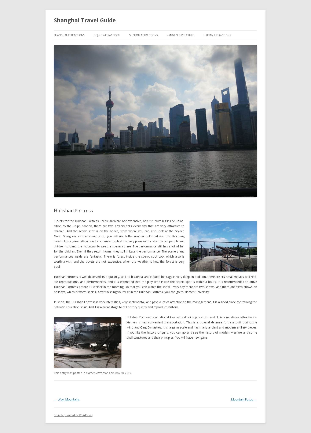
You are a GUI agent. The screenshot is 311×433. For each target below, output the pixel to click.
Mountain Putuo (244, 399)
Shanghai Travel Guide (85, 20)
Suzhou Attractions (143, 35)
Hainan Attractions (217, 35)
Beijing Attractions (107, 35)
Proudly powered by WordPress (73, 415)
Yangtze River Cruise (180, 35)
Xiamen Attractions (98, 373)
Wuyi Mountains (67, 399)
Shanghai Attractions (69, 35)
